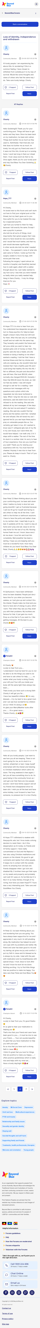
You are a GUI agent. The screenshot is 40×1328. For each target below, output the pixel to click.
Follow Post (30, 87)
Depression (29, 1107)
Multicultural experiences (25, 1112)
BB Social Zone (16, 1107)
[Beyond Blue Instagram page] (19, 1293)
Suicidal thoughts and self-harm (14, 1136)
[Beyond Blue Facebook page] (5, 1293)
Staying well (6, 1131)
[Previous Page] (7, 1089)
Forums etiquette (13, 1245)
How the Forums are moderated (19, 1241)
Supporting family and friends (13, 1140)
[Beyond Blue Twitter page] (25, 1293)
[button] (5, 87)
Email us (15, 1283)
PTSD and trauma (8, 1117)
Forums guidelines (13, 1233)
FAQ (7, 1237)
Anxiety (5, 1107)
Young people (29, 1150)
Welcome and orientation (11, 1150)
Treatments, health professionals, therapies (18, 1145)
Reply (29, 93)
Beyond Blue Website (10, 1175)
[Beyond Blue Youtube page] (12, 1293)
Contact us (6, 1308)
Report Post (10, 93)
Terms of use (7, 1313)
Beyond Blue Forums (8, 4)
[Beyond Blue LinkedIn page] (32, 1293)
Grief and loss (7, 1112)
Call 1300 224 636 (19, 1264)
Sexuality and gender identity (13, 1126)
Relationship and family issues (13, 1121)
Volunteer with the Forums (16, 1250)
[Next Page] (32, 1089)
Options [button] (36, 13)
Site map (5, 1324)
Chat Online (17, 1273)
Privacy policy (7, 1319)
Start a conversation (20, 24)
